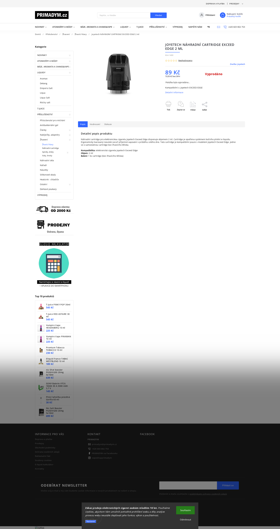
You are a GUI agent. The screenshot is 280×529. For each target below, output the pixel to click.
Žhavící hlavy (47, 144)
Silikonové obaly (48, 174)
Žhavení (44, 139)
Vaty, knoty (47, 155)
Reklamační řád (42, 456)
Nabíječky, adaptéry (50, 134)
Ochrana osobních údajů (47, 452)
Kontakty (39, 469)
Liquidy (41, 72)
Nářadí (43, 165)
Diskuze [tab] (108, 124)
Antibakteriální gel (49, 125)
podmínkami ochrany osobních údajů (208, 494)
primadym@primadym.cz (104, 444)
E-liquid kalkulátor (44, 464)
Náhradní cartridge (50, 148)
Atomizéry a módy (47, 61)
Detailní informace (174, 92)
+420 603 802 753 (100, 449)
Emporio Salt (46, 88)
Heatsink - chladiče (49, 179)
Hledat (158, 15)
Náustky (44, 169)
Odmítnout (185, 519)
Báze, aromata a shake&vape (53, 66)
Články (43, 130)
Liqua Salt (45, 97)
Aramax (44, 78)
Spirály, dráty (48, 152)
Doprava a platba (215, 3)
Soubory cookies (43, 460)
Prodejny (234, 3)
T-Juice (40, 108)
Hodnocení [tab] (95, 124)
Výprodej (42, 195)
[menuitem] (42, 27)
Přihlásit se (228, 485)
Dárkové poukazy (48, 189)
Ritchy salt (45, 102)
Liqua (43, 92)
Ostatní (43, 184)
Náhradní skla (47, 160)
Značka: (237, 64)
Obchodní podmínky (45, 447)
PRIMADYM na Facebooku (105, 453)
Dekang (43, 83)
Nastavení (90, 521)
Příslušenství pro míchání (52, 120)
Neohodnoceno (185, 61)
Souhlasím (185, 510)
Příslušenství (44, 114)
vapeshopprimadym (102, 458)
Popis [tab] (82, 124)
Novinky (42, 55)
